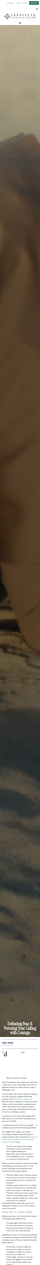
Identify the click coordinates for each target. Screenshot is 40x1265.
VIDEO (18, 3)
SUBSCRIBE (10, 3)
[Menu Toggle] (20, 23)
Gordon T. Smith (8, 1142)
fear (36, 1125)
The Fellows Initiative (22, 1099)
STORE (25, 3)
